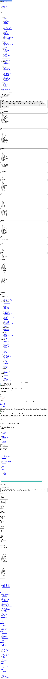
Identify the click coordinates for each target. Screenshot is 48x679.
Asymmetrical (5, 211)
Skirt (4, 143)
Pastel (4, 177)
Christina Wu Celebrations (6, 627)
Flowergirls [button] (4, 349)
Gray (4, 575)
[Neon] (1, 514)
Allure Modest (6, 309)
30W (22, 105)
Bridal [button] (3, 453)
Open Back (5, 156)
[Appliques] (2, 517)
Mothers (3, 459)
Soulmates (5, 348)
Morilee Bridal (6, 319)
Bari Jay (5, 336)
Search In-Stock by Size (5, 99)
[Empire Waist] (2, 534)
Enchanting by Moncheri (8, 313)
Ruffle (4, 190)
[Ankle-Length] (2, 525)
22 (7, 103)
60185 (5, 377)
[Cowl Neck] (2, 529)
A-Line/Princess (5, 239)
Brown (4, 573)
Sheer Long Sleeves (6, 248)
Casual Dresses (5, 116)
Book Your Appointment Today (6, 0)
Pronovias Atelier (4, 608)
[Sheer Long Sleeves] (3, 540)
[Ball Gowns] (2, 500)
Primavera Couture (7, 364)
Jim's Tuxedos (6, 375)
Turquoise (4, 268)
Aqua (4, 267)
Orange (4, 282)
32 (25, 103)
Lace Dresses (5, 133)
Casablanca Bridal (7, 311)
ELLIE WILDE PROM (7, 356)
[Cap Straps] (2, 542)
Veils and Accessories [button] (5, 327)
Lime (4, 266)
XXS (30, 105)
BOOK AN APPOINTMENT (6, 461)
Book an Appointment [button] (5, 301)
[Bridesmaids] (4, 497)
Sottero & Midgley (5, 613)
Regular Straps (5, 255)
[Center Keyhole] (3, 506)
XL (3, 106)
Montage (5, 347)
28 (18, 103)
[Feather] (2, 523)
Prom (3, 464)
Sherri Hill (5, 367)
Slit (3, 160)
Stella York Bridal (6, 325)
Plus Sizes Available (6, 158)
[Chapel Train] (2, 527)
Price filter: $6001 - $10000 (8, 300)
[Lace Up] (2, 510)
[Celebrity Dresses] (3, 505)
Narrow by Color (4, 261)
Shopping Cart (4, 6)
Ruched (4, 159)
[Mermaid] (2, 535)
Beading (4, 182)
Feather (4, 186)
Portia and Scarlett (7, 365)
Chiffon (4, 197)
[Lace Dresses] (2, 503)
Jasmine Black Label (7, 343)
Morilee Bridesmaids (7, 337)
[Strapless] (2, 544)
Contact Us (4, 432)
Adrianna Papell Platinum (8, 305)
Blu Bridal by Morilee (7, 310)
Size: (1, 394)
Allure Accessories (7, 329)
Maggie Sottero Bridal (7, 316)
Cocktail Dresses (5, 117)
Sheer (4, 168)
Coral (4, 283)
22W (4, 105)
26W (13, 105)
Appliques (4, 181)
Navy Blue (4, 272)
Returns (3, 433)
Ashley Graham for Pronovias (8, 320)
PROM (5, 378)
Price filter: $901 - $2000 (6, 584)
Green (4, 265)
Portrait (4, 229)
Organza (4, 201)
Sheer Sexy (5, 141)
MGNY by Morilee (7, 346)
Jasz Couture (6, 357)
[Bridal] (4, 496)
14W (29, 103)
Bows (4, 183)
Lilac (4, 560)
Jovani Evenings (6, 344)
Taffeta (4, 205)
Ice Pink (4, 275)
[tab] (25, 298)
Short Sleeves (5, 249)
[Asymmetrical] (2, 526)
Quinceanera (4, 463)
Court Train (5, 213)
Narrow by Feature (5, 111)
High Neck (4, 224)
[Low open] (2, 511)
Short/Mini (4, 216)
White (4, 290)
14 (34, 101)
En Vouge (3, 620)
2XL (7, 106)
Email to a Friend (2, 404)
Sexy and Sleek (5, 140)
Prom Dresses (5, 124)
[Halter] (2, 530)
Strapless (4, 233)
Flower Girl (5, 120)
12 (30, 101)
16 (38, 101)
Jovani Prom (6, 358)
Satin (4, 202)
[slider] (43, 481)
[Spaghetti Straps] (2, 543)
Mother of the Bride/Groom (7, 123)
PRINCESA (6, 372)
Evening (4, 119)
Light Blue (4, 269)
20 (3, 103)
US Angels (5, 352)
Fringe (4, 188)
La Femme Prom (6, 361)
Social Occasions (4, 639)
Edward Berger (6, 330)
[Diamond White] (5, 398)
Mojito (4, 263)
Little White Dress (6, 135)
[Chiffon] (2, 522)
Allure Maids (6, 334)
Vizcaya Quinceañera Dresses (8, 371)
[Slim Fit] (2, 536)
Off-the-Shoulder (5, 227)
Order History (4, 442)
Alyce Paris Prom (6, 354)
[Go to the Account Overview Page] (0, 3)
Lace (4, 189)
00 (7, 101)
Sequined (4, 203)
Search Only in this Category (6, 94)
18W (38, 103)
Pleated (4, 157)
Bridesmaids (5, 115)
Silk (3, 204)
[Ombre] (1, 515)
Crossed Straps (5, 165)
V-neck (4, 235)
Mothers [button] (3, 339)
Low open (4, 167)
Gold (4, 286)
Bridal (4, 114)
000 (3, 101)
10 (27, 101)
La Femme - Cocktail (7, 360)
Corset (4, 153)
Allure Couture (6, 307)
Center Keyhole (5, 152)
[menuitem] (25, 4)
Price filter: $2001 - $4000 (8, 298)
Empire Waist (5, 240)
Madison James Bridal (7, 315)
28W (17, 105)
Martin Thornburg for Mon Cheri (9, 317)
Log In (3, 8)
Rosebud (5, 351)
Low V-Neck (5, 226)
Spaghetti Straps (5, 256)
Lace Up (4, 166)
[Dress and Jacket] (2, 502)
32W (26, 105)
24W (8, 105)
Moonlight (5, 318)
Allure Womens (4, 598)
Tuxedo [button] (3, 373)
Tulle (4, 206)
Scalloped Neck (5, 230)
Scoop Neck (5, 231)
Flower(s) (4, 187)
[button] (3, 17)
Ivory (4, 284)
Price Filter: (3, 95)
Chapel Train (5, 212)
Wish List (3, 4)
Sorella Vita (6, 338)
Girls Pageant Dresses (6, 121)
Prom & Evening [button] (4, 353)
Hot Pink (4, 277)
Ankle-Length (5, 210)
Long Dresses (5, 136)
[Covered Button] (2, 509)
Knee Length (5, 215)
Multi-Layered (5, 155)
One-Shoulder (5, 228)
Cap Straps (4, 254)
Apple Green (5, 264)
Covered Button (5, 164)
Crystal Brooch (5, 184)
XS (34, 105)
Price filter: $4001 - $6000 (8, 299)
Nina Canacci (6, 363)
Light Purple (5, 561)
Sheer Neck (5, 232)
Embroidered (5, 185)
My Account (4, 5)
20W (43, 103)
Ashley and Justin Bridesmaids (8, 335)
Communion (5, 118)
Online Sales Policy (3, 403)
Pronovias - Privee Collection (8, 323)
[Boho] (2, 501)
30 (21, 103)
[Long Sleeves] (3, 539)
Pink (4, 276)
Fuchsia (4, 278)
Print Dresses (5, 139)
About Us (3, 436)
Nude (4, 285)
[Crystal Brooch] (2, 519)
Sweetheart (4, 234)
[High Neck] (2, 531)
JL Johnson (5, 331)
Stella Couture (6, 379)
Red (3, 281)
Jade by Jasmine (4, 634)
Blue (4, 271)
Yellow (4, 262)
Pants (4, 138)
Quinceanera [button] (4, 368)
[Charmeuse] (2, 521)
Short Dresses (5, 142)
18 (41, 101)
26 (14, 103)
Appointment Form (7, 303)
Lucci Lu (5, 362)
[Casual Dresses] (4, 498)
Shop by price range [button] (3, 582)
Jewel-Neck (5, 225)
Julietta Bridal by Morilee (6, 603)
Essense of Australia (7, 314)
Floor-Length (5, 214)
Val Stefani (5, 326)
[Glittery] (1, 513)
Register (3, 7)
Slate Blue (4, 270)
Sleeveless (4, 250)
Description (4, 406)
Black (4, 574)
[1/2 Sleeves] (3, 538)
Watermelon (5, 279)
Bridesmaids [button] (4, 332)
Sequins (4, 192)
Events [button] (3, 469)
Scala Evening (6, 366)
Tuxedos (3, 466)
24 (10, 103)
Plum (4, 280)
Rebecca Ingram (6, 322)
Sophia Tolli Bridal (7, 324)
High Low (4, 154)
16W (34, 103)
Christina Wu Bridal (7, 312)
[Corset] (3, 507)
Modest (4, 137)
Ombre (4, 176)
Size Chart (1, 402)
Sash (4, 191)
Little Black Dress (6, 134)
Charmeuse (5, 196)
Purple (4, 559)
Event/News (4, 438)
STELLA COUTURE (7, 380)
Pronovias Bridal (6, 321)
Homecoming (5, 122)
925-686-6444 (5, 1)
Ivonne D (5, 342)
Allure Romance (6, 308)
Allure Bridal (6, 306)
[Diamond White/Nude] (3, 398)
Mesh (4, 200)
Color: (1, 396)
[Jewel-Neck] (2, 532)
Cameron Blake (6, 341)
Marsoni (5, 345)
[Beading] (2, 518)
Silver (4, 289)
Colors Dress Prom (7, 355)
